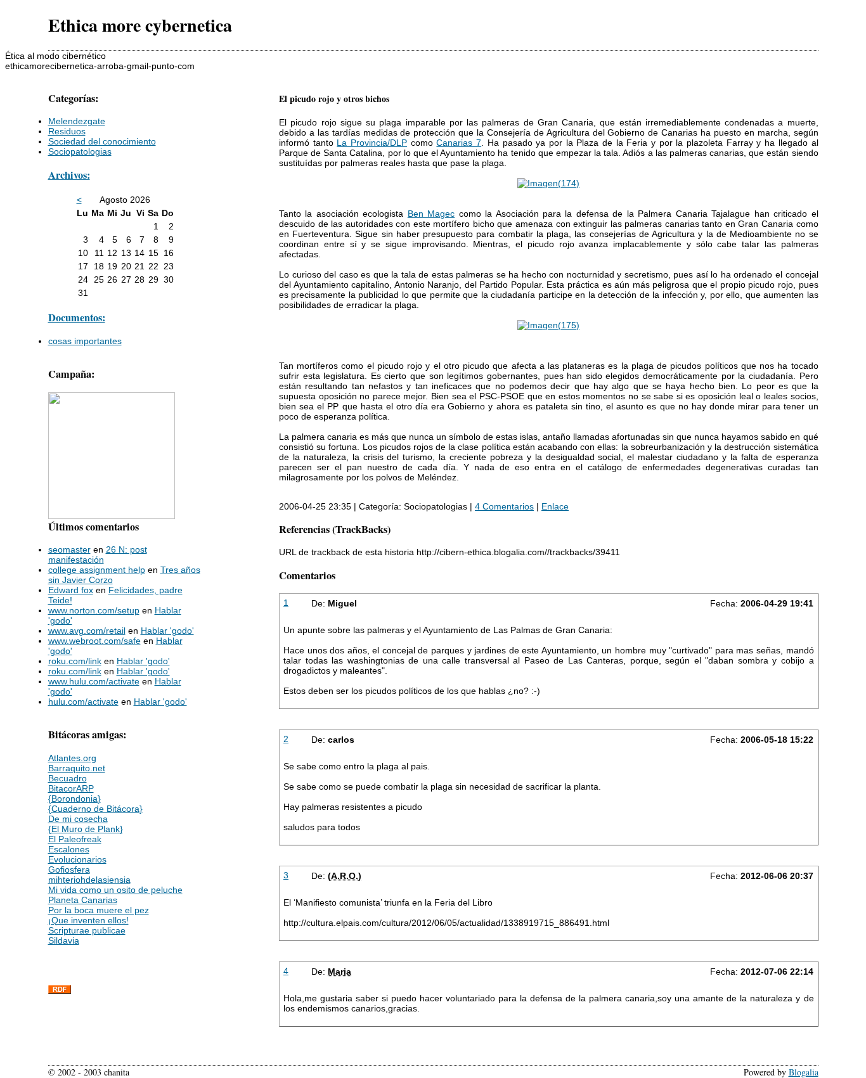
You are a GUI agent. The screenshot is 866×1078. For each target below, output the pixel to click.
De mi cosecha (78, 819)
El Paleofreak (74, 839)
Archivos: (69, 175)
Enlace (555, 506)
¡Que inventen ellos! (88, 920)
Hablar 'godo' (167, 631)
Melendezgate (76, 121)
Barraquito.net (76, 768)
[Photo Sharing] (548, 183)
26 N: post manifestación (97, 554)
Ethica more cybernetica (140, 25)
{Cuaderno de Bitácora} (95, 809)
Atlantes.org (72, 758)
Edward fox (70, 590)
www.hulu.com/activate (93, 681)
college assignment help (96, 570)
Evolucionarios (77, 859)
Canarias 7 (458, 143)
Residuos (67, 131)
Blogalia (803, 1072)
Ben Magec (431, 214)
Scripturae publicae (87, 930)
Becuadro (67, 778)
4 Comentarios (504, 506)
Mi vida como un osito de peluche (115, 890)
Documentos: (76, 317)
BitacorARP (71, 788)
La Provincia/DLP (372, 143)
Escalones (68, 849)
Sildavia (63, 940)
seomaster (69, 549)
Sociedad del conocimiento (102, 141)
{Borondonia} (74, 798)
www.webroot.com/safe (94, 641)
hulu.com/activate (83, 701)
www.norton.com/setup (93, 610)
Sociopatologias (80, 151)
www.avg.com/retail (87, 631)
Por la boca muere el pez (98, 910)
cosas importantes (85, 341)
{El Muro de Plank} (85, 829)
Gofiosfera (69, 869)
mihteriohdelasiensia (89, 880)
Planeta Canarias (82, 900)
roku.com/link (74, 661)
